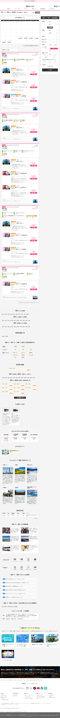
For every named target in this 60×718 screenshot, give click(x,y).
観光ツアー (34, 8)
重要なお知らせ (4, 695)
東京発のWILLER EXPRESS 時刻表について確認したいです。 (18, 582)
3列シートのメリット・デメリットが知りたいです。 (16, 593)
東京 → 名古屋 (10, 320)
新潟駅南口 (8, 618)
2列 (15, 349)
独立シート (15, 352)
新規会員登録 (15, 695)
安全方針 (3, 698)
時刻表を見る (35, 55)
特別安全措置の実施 (5, 699)
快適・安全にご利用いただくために (41, 698)
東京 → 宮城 (4, 314)
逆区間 (38, 12)
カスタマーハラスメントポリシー (14, 704)
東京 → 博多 (28, 320)
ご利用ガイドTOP (39, 695)
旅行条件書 (12, 703)
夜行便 (23, 346)
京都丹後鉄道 (42, 8)
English (3, 708)
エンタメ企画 (51, 8)
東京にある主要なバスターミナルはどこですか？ (15, 579)
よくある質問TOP (51, 695)
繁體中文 (9, 708)
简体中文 (13, 708)
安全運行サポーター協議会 (12, 606)
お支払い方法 (6, 559)
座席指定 (31, 352)
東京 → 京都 (15, 314)
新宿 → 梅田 (22, 326)
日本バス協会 (4, 606)
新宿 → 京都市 (16, 326)
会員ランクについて (28, 697)
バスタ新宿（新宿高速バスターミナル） (13, 614)
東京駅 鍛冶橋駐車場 (21, 615)
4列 (31, 349)
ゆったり (23, 352)
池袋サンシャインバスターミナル (28, 614)
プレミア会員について (28, 696)
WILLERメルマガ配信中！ (29, 698)
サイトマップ (43, 703)
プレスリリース (4, 696)
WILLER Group (4, 711)
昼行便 (15, 346)
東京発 (3, 336)
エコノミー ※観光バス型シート (17, 69)
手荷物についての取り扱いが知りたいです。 (14, 597)
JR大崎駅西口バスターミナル (11, 615)
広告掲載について (4, 704)
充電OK (23, 357)
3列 (23, 349)
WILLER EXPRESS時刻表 (41, 696)
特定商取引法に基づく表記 (35, 703)
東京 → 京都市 (16, 320)
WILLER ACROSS (23, 711)
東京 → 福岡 (26, 314)
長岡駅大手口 (13, 618)
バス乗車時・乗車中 (51, 697)
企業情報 (3, 703)
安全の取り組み (4, 697)
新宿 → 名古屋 (10, 326)
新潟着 (6, 336)
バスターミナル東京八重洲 (31, 615)
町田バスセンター (9, 616)
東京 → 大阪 (20, 314)
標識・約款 (17, 703)
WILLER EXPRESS (11, 711)
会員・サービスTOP (28, 695)
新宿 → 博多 (28, 326)
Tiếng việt (18, 708)
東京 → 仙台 (4, 320)
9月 (36, 17)
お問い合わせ (48, 703)
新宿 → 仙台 (4, 326)
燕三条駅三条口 (20, 618)
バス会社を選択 (50, 66)
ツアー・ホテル (17, 8)
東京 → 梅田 (22, 320)
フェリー (25, 8)
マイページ (15, 696)
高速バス (9, 8)
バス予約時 (50, 696)
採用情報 (7, 703)
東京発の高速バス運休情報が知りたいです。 (14, 586)
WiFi (15, 357)
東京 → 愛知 (10, 314)
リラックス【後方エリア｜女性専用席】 (19, 96)
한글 (6, 708)
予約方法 (5, 567)
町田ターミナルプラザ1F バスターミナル (21, 616)
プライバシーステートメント (24, 703)
